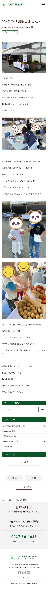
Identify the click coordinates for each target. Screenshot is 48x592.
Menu (43, 4)
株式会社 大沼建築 (24, 557)
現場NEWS (7, 446)
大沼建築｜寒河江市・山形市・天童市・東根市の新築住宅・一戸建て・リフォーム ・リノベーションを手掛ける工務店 (12, 4)
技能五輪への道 (9, 436)
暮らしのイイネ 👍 (11, 441)
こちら (33, 512)
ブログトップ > (10, 32)
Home (4, 500)
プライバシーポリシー (24, 577)
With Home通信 (9, 431)
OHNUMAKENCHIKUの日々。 (15, 426)
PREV (14, 478)
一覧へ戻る (27, 487)
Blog (11, 500)
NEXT (33, 478)
